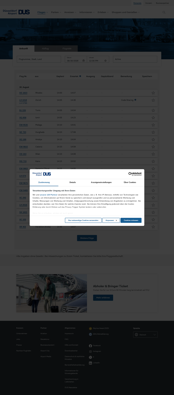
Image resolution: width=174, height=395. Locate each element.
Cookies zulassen (131, 220)
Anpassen (110, 220)
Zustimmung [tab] (44, 182)
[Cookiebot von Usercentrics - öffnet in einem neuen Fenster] (130, 174)
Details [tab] (73, 182)
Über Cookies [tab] (130, 182)
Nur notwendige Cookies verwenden (83, 220)
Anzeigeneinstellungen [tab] (101, 182)
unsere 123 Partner (48, 195)
